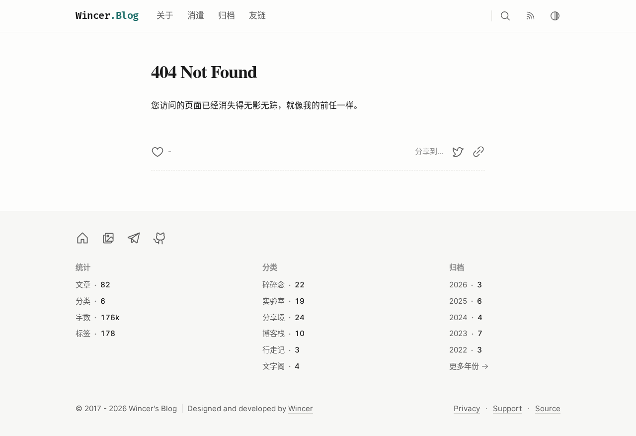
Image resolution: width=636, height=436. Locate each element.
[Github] (160, 238)
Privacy (467, 408)
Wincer (107, 16)
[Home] (82, 238)
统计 (83, 267)
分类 (270, 267)
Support (507, 408)
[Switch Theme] (555, 15)
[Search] (505, 15)
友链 (257, 15)
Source (547, 408)
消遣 (195, 15)
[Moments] (108, 238)
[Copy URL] (478, 151)
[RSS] (530, 15)
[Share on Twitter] (457, 151)
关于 (165, 15)
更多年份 (464, 366)
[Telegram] (134, 238)
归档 (226, 15)
